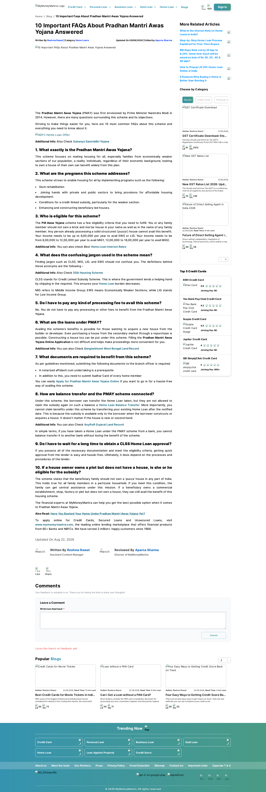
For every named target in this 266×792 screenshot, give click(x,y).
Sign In (222, 7)
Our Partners (83, 765)
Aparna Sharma (163, 40)
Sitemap (160, 765)
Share (48, 574)
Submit (214, 635)
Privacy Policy (116, 765)
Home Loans (82, 40)
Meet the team (60, 765)
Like (37, 574)
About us (40, 765)
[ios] (182, 777)
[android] (151, 777)
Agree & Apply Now (205, 393)
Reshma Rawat (55, 40)
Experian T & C (222, 765)
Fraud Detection (140, 765)
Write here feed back (51, 609)
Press (99, 765)
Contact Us (176, 765)
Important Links (198, 765)
